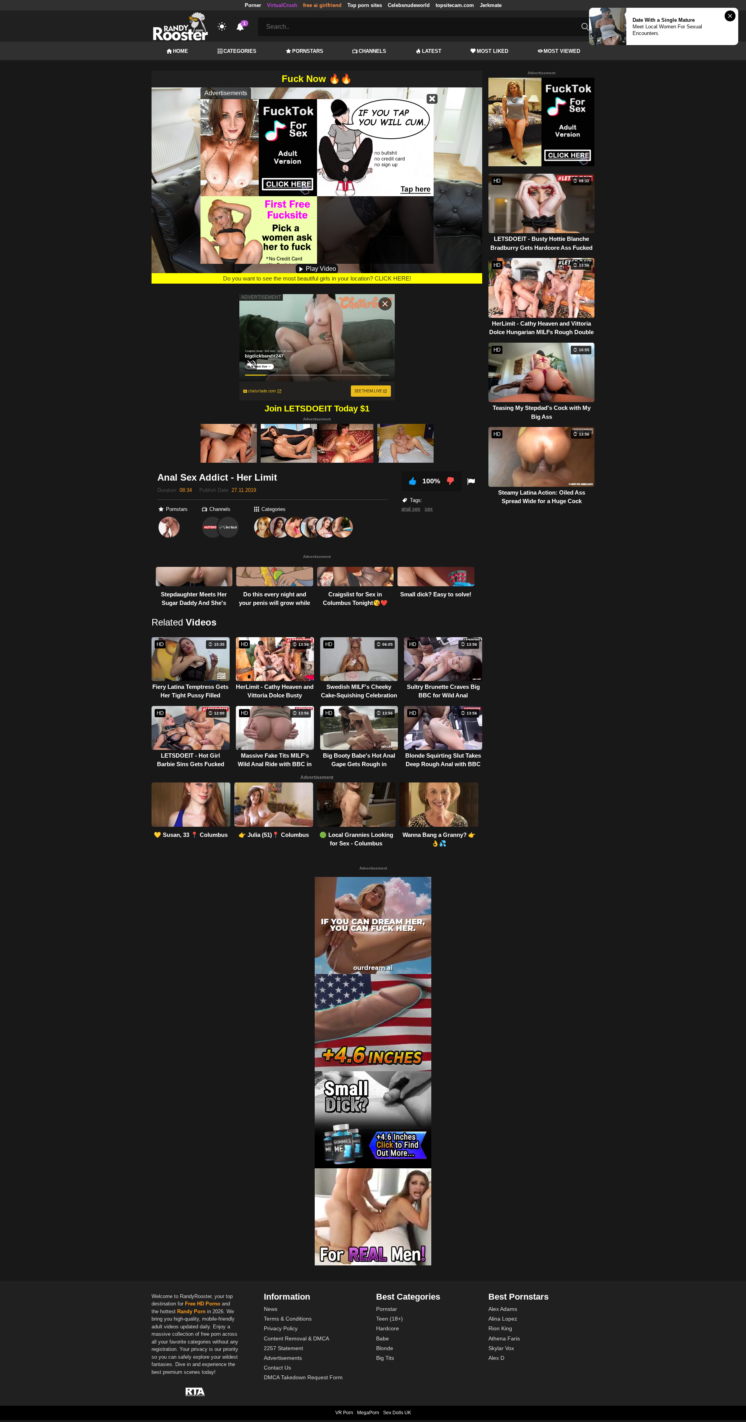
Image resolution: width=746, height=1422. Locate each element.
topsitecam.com (455, 5)
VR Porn (344, 1412)
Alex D (496, 1358)
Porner (253, 5)
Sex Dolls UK (397, 1412)
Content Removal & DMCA (296, 1338)
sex (429, 509)
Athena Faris (504, 1338)
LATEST (431, 51)
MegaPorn (368, 1412)
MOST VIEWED (562, 51)
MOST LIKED (492, 51)
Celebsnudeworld (409, 5)
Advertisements (283, 1358)
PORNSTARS (307, 51)
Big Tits (385, 1358)
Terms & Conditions (288, 1319)
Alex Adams (502, 1309)
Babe (382, 1338)
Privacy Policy (281, 1328)
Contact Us (277, 1367)
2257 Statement (283, 1348)
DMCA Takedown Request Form (303, 1377)
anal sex (410, 509)
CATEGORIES (239, 51)
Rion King (500, 1328)
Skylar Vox (501, 1348)
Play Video (320, 268)
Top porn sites (364, 5)
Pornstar (386, 1309)
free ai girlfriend (322, 5)
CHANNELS (372, 51)
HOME (180, 51)
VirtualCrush (282, 5)
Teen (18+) (389, 1319)
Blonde (384, 1348)
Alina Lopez (502, 1319)
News (270, 1309)
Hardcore (387, 1328)
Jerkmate (491, 5)
